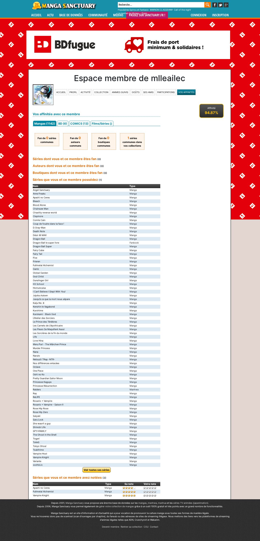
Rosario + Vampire (42, 400)
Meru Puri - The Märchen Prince (49, 344)
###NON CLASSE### (161, 9)
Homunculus (39, 287)
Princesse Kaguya (42, 382)
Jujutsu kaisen (40, 295)
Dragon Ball (39, 238)
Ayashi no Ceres (41, 197)
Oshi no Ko (38, 374)
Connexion (198, 15)
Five (35, 257)
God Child (38, 276)
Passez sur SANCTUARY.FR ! (147, 15)
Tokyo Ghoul (39, 446)
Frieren (36, 261)
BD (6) (62, 123)
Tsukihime (38, 449)
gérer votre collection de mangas (116, 506)
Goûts (136, 92)
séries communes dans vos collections (132, 142)
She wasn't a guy (42, 423)
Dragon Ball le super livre (46, 242)
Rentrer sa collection (131, 526)
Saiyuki (36, 416)
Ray (35, 393)
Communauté (97, 15)
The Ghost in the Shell (44, 434)
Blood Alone (39, 205)
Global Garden (40, 272)
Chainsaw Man (40, 208)
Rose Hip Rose (40, 408)
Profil (73, 92)
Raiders (37, 389)
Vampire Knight (41, 457)
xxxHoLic (38, 464)
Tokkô (36, 442)
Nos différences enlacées (46, 363)
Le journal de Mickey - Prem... (133, 13)
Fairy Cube (38, 250)
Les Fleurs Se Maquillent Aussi (49, 329)
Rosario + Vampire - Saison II (48, 404)
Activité (86, 92)
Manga (64, 5)
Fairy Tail (37, 253)
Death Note (39, 231)
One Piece (38, 370)
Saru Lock (38, 419)
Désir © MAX (40, 235)
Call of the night (182, 9)
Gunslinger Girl (40, 280)
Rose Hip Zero (40, 412)
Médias (118, 15)
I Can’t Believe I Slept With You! (49, 291)
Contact (154, 526)
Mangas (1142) (44, 123)
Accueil (36, 15)
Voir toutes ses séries (96, 469)
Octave (36, 366)
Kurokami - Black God (44, 314)
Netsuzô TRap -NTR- (44, 359)
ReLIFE (36, 397)
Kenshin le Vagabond (44, 306)
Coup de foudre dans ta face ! (48, 223)
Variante (37, 461)
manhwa (152, 502)
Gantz (36, 269)
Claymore (38, 216)
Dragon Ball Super (42, 246)
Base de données (71, 15)
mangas (142, 502)
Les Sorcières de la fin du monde (50, 333)
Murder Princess (41, 348)
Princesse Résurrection (45, 385)
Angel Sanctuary (41, 190)
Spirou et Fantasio (139, 9)
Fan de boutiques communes (103, 142)
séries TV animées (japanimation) (190, 502)
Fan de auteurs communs (75, 142)
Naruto (36, 355)
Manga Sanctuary (75, 502)
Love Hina (38, 340)
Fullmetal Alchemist (43, 265)
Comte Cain (39, 220)
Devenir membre (110, 526)
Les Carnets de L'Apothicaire (48, 325)
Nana (35, 351)
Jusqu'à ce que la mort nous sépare (51, 299)
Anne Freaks (39, 193)
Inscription (220, 15)
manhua (162, 502)
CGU (146, 526)
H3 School (38, 284)
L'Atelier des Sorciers (44, 318)
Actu (50, 15)
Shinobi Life (39, 427)
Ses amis (148, 92)
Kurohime (38, 310)
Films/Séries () (102, 123)
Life (35, 336)
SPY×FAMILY (39, 431)
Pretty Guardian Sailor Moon (48, 378)
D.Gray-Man (39, 227)
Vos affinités (186, 92)
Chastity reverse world (45, 212)
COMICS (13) (79, 123)
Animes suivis (120, 92)
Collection (101, 92)
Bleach (36, 201)
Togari (36, 438)
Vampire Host (40, 453)
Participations (166, 92)
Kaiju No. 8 (38, 303)
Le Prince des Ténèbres (45, 321)
